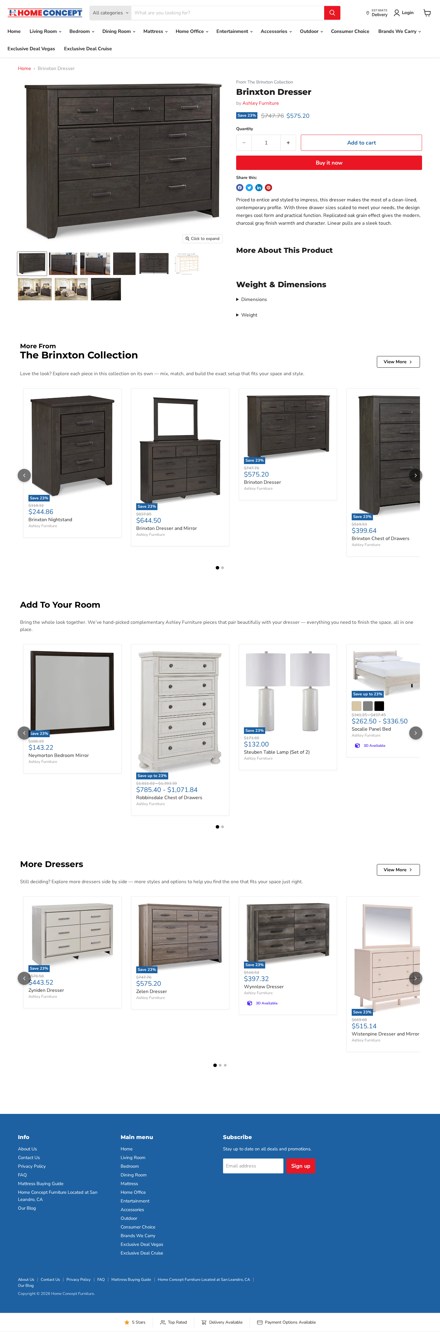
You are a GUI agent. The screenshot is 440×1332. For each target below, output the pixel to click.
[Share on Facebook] (239, 187)
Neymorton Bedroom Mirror (58, 755)
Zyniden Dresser (46, 990)
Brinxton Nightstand (50, 519)
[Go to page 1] (217, 567)
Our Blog (27, 1208)
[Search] (332, 13)
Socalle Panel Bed (371, 729)
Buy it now (329, 162)
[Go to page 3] (225, 1065)
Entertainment (232, 31)
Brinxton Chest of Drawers (380, 538)
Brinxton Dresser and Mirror (166, 528)
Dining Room (117, 31)
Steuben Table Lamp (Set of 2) (277, 752)
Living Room (44, 31)
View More (395, 362)
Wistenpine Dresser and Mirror (385, 1034)
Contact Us (29, 1158)
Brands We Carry (398, 31)
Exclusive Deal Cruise (88, 48)
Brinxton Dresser (262, 482)
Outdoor (310, 31)
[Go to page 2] (222, 567)
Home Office (190, 31)
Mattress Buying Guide (40, 1184)
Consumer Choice (350, 31)
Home (14, 31)
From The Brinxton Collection (264, 82)
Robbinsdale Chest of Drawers (169, 797)
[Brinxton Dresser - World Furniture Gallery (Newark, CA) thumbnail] (63, 264)
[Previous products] (24, 475)
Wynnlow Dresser (264, 986)
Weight (249, 315)
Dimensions (254, 299)
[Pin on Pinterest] (268, 187)
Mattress (153, 31)
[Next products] (415, 475)
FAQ (22, 1175)
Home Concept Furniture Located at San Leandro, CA (204, 1279)
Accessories (275, 31)
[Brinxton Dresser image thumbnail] (32, 264)
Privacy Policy (32, 1166)
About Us (27, 1149)
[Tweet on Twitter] (249, 187)
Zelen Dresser (151, 991)
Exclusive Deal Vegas (31, 48)
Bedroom (80, 31)
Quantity (244, 129)
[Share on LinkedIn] (259, 187)
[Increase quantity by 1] (288, 143)
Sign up (300, 1166)
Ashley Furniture (260, 103)
